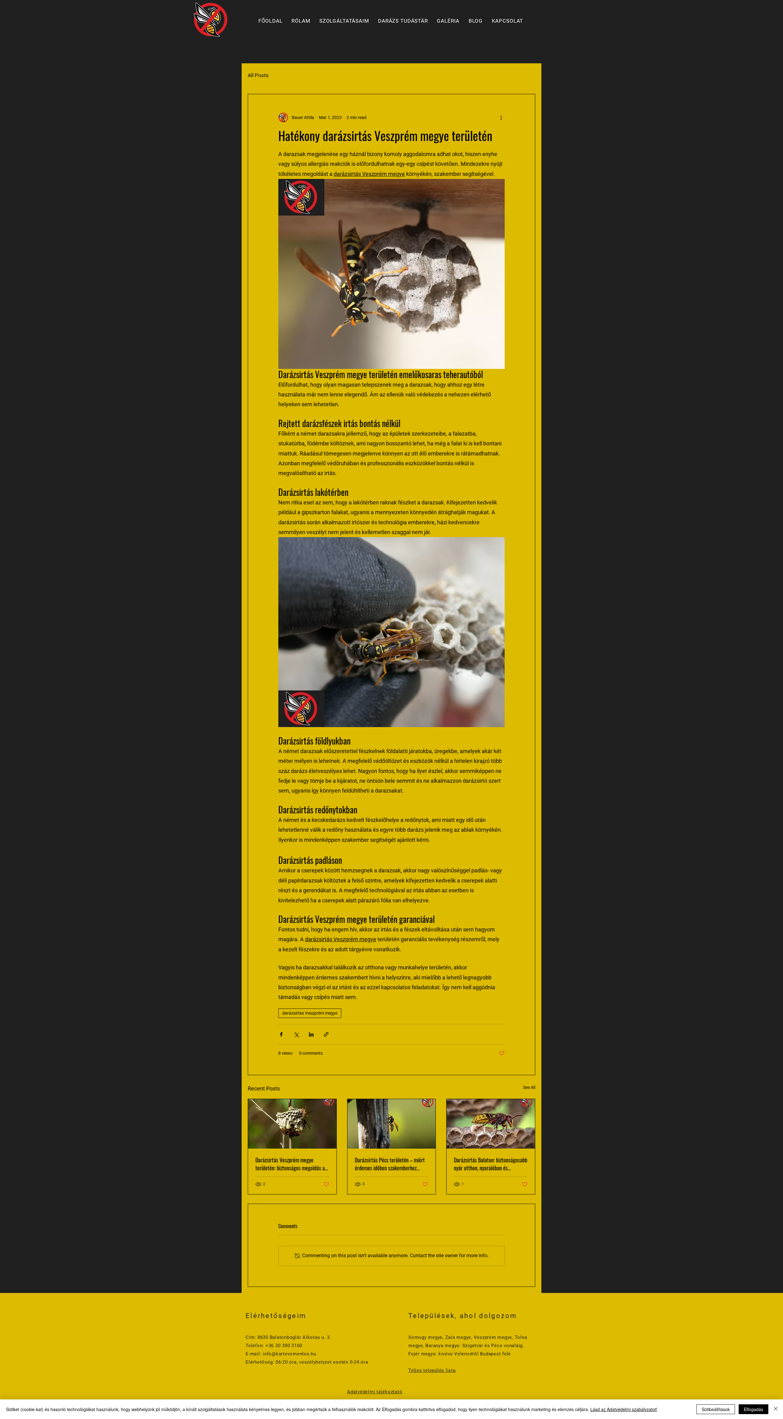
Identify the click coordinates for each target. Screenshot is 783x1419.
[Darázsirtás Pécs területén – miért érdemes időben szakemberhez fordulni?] (391, 1124)
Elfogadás (753, 1409)
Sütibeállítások (716, 1409)
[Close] (775, 1409)
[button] (344, 20)
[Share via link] (326, 1034)
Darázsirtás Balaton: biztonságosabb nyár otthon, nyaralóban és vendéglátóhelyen (490, 1164)
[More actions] (501, 117)
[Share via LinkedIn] (311, 1034)
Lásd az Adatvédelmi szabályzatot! (623, 1409)
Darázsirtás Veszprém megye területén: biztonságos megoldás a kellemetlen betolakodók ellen (290, 1164)
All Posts (258, 75)
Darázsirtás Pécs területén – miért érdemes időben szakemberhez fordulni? (390, 1164)
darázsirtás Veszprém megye (309, 1013)
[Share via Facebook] (281, 1034)
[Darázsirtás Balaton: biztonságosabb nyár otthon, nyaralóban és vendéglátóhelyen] (491, 1124)
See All (529, 1087)
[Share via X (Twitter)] (296, 1034)
